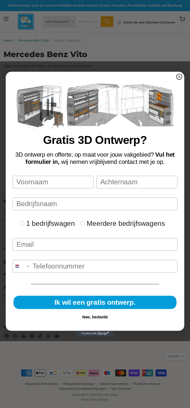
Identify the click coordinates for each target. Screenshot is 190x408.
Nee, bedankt (95, 317)
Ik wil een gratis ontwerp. (95, 302)
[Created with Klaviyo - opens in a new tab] (95, 333)
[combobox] (21, 266)
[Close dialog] (179, 77)
